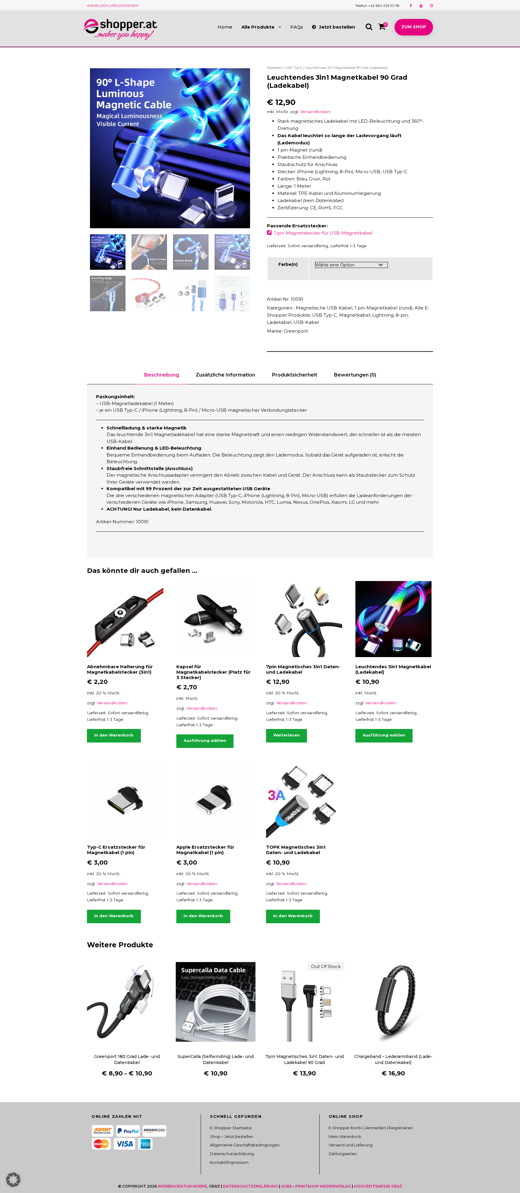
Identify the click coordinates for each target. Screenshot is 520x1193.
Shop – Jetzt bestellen (231, 1136)
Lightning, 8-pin (390, 315)
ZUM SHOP (413, 26)
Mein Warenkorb (345, 1136)
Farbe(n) (288, 264)
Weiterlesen (286, 735)
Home (225, 27)
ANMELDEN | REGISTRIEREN (112, 5)
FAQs (296, 27)
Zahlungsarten (343, 1153)
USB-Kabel (306, 322)
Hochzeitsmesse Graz (378, 1186)
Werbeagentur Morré (182, 1186)
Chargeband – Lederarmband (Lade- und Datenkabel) (393, 1059)
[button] (13, 1180)
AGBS (286, 1186)
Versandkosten (315, 111)
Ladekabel (279, 322)
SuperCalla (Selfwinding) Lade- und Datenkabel (216, 1059)
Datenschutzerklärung (232, 1153)
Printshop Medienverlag (323, 1186)
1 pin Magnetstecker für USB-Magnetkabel (323, 233)
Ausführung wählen (205, 740)
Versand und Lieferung (351, 1144)
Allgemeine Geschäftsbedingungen (245, 1144)
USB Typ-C (293, 68)
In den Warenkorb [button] (114, 735)
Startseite (274, 68)
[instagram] (431, 5)
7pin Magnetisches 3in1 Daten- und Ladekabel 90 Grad (304, 1059)
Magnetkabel (354, 315)
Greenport (296, 331)
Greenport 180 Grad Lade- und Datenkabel (127, 1059)
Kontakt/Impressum (229, 1162)
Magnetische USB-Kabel (324, 308)
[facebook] (411, 5)
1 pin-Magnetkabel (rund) (383, 308)
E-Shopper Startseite (231, 1127)
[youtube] (420, 5)
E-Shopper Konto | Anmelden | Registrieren (371, 1127)
